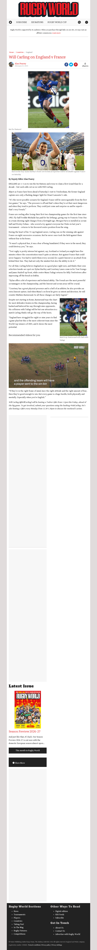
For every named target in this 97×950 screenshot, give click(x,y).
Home (11, 52)
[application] (48, 365)
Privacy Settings (57, 945)
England (29, 52)
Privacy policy (46, 945)
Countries (20, 52)
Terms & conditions (34, 945)
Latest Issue (21, 686)
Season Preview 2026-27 (24, 731)
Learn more (56, 33)
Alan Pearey (20, 63)
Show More (20, 763)
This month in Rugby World (28, 750)
